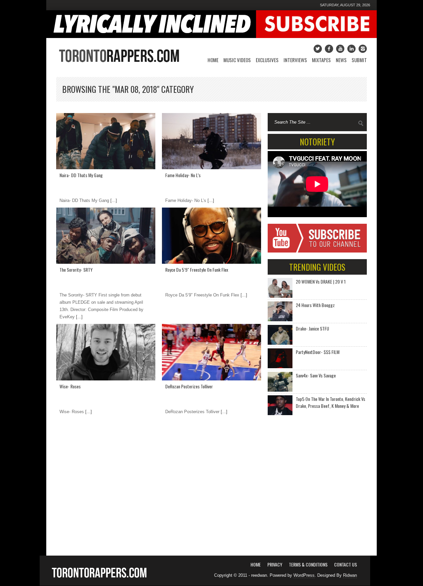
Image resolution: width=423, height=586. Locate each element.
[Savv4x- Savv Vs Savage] (280, 382)
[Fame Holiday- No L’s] (211, 141)
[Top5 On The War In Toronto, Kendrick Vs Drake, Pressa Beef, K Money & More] (280, 405)
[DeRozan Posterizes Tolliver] (211, 352)
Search (361, 123)
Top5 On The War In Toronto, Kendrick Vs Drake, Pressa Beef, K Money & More (330, 402)
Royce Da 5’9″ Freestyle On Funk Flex (196, 269)
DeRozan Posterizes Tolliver (189, 386)
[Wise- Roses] (105, 352)
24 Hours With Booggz (315, 304)
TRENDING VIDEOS (317, 267)
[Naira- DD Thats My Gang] (105, 141)
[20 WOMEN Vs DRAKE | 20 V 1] (280, 288)
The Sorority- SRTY (76, 269)
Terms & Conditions (308, 564)
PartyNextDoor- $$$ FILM (317, 351)
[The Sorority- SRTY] (105, 236)
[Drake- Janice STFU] (280, 335)
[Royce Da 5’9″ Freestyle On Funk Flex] (211, 236)
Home (213, 59)
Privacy (274, 564)
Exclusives (267, 59)
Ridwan (350, 575)
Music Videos (237, 59)
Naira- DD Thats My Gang (81, 175)
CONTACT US (345, 564)
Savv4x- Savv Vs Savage (316, 375)
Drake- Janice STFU (312, 328)
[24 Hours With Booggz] (280, 311)
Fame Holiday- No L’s (183, 175)
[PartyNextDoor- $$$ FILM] (280, 358)
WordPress (304, 575)
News (341, 59)
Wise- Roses (70, 386)
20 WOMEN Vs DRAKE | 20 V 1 (321, 281)
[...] (113, 200)
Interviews (295, 59)
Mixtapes (321, 59)
